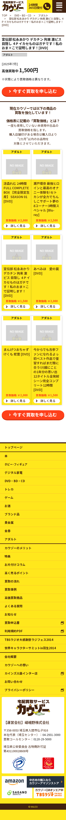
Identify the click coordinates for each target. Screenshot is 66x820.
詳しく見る (18, 226)
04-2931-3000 (51, 735)
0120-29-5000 (42, 739)
